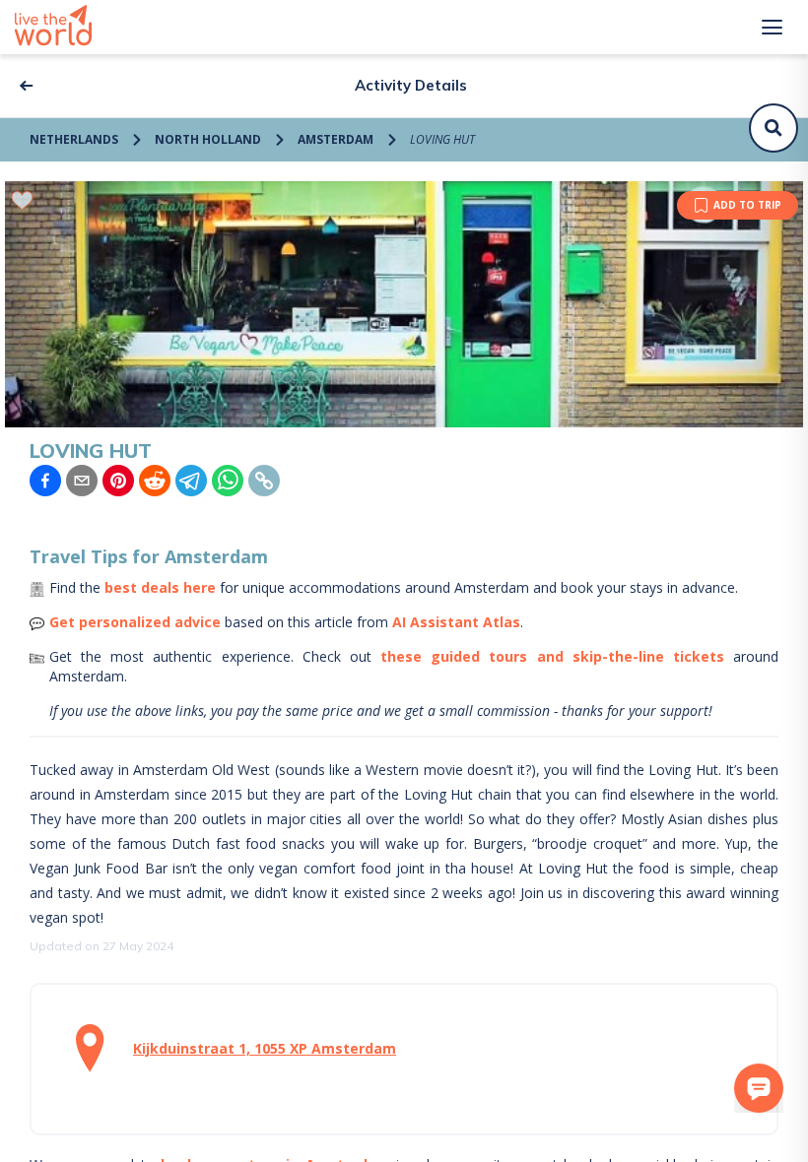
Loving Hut (442, 139)
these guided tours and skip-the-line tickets (552, 656)
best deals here (160, 587)
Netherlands (74, 139)
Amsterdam (335, 139)
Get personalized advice (135, 622)
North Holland (208, 139)
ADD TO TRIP (747, 205)
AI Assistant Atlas (456, 622)
